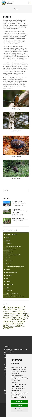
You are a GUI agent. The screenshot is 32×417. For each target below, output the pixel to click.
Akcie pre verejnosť (11, 234)
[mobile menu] (29, 2)
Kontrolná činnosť (11, 249)
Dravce (8, 240)
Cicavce (8, 237)
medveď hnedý (16, 313)
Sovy (7, 278)
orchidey (25, 318)
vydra (23, 326)
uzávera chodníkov (10, 324)
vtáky (19, 325)
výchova (8, 327)
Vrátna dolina (13, 326)
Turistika (8, 281)
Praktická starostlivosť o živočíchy (15, 266)
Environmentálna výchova (13, 246)
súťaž (14, 322)
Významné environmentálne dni (15, 296)
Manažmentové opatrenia (13, 255)
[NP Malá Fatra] (7, 2)
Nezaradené (9, 260)
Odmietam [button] (19, 405)
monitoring (22, 315)
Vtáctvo (8, 287)
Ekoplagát (9, 243)
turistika (21, 321)
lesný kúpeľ (10, 311)
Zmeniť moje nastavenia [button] (19, 409)
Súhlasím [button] (19, 401)
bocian (6, 309)
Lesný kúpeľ (9, 252)
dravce (13, 310)
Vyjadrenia (9, 290)
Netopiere (9, 258)
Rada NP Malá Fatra (11, 272)
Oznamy (8, 263)
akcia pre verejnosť (14, 307)
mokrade (12, 316)
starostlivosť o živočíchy (14, 320)
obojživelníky (16, 317)
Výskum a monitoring (12, 293)
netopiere (7, 318)
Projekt (8, 269)
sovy (8, 320)
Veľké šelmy (9, 284)
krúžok (5, 311)
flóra (24, 310)
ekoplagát (20, 310)
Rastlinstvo (9, 275)
